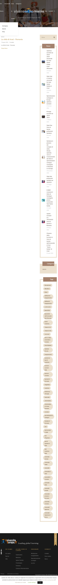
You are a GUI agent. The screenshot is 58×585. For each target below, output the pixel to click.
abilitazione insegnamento (48, 296)
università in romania (47, 478)
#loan (46, 292)
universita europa (47, 458)
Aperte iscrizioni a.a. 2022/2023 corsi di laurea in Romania (50, 219)
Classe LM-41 (48, 327)
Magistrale (47, 384)
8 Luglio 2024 (50, 253)
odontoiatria (48, 400)
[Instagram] (1, 551)
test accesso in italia (48, 431)
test (46, 426)
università (47, 468)
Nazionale (47, 397)
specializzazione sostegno (49, 416)
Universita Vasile (47, 463)
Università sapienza (47, 508)
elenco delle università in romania (48, 340)
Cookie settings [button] (32, 582)
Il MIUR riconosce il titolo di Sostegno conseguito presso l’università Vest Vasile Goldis (50, 198)
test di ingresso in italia (47, 443)
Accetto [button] (40, 582)
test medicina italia (47, 451)
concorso (47, 334)
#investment (48, 285)
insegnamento (48, 354)
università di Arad (47, 472)
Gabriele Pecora (47, 350)
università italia (47, 483)
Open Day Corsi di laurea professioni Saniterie (50, 129)
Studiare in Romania (47, 422)
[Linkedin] (1, 553)
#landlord (47, 288)
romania (47, 412)
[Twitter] (1, 550)
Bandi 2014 (47, 310)
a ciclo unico (48, 307)
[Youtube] (1, 552)
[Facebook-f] (1, 549)
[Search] (54, 37)
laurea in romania (47, 374)
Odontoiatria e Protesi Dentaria (48, 406)
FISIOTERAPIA (48, 345)
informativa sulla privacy (48, 580)
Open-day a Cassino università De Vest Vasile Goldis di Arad (49, 82)
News (2, 37)
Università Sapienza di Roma (47, 515)
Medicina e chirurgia (47, 392)
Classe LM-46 (48, 330)
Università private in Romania (47, 496)
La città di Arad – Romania (12, 39)
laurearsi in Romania (47, 380)
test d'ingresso (47, 436)
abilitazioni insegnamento (48, 302)
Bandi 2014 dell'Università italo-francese (48, 316)
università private (47, 489)
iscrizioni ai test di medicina (47, 360)
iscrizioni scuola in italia (47, 368)
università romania (47, 502)
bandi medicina (47, 322)
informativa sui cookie (20, 582)
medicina (47, 388)
